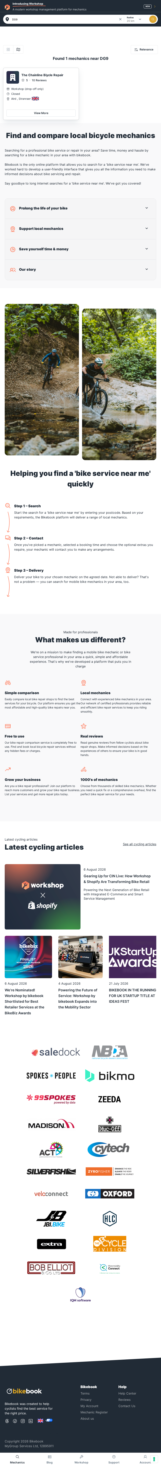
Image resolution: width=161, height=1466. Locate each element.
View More (41, 113)
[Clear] (120, 19)
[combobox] (65, 19)
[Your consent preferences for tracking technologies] (154, 1459)
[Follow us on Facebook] (15, 1427)
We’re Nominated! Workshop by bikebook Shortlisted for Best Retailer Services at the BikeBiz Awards (24, 1001)
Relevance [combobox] (146, 49)
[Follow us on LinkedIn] (30, 1427)
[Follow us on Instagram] (22, 1427)
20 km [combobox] (130, 20)
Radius (130, 17)
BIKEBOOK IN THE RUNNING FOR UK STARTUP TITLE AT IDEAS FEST (132, 996)
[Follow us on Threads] (7, 1427)
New (147, 6)
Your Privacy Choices (52, 1428)
